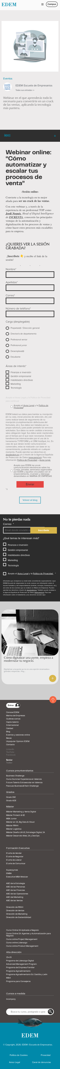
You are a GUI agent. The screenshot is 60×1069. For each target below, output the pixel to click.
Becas (9, 738)
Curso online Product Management (22, 946)
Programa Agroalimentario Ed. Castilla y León (26, 975)
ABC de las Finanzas (15, 890)
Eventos (7, 78)
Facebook (11, 755)
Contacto (10, 745)
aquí (43, 595)
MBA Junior (11, 819)
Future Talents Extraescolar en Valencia (24, 783)
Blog (8, 732)
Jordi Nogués (13, 213)
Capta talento (12, 722)
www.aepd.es (35, 457)
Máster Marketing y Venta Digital (21, 812)
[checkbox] (30, 342)
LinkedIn (10, 749)
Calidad (9, 728)
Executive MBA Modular (17, 877)
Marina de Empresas (15, 716)
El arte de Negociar (14, 857)
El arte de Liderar (14, 860)
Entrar (11, 705)
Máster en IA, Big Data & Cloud (20, 822)
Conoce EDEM (12, 712)
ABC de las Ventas (14, 901)
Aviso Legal (28, 405)
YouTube (10, 752)
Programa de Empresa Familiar (20, 968)
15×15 (9, 957)
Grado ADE (11, 801)
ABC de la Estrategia (15, 884)
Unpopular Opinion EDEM (17, 741)
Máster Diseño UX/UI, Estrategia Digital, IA (25, 832)
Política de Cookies (19, 1055)
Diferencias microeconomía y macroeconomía (23, 659)
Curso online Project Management (21, 939)
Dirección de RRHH (14, 907)
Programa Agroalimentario (18, 971)
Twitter (9, 762)
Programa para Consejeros (18, 981)
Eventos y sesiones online (18, 735)
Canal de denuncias (41, 1062)
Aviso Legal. (45, 460)
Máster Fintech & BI (15, 815)
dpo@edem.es (12, 454)
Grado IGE (11, 797)
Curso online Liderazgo (16, 943)
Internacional (12, 725)
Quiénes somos (13, 719)
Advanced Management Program (21, 964)
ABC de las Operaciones (17, 894)
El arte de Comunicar (15, 864)
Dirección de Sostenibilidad (18, 917)
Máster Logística (13, 829)
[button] (42, 4)
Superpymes (12, 870)
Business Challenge (15, 776)
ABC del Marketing (14, 897)
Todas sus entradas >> (25, 90)
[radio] (30, 328)
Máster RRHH (12, 826)
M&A (8, 978)
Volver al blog (30, 500)
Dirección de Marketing (16, 914)
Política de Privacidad (27, 460)
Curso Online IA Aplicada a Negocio (22, 930)
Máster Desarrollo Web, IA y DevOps (23, 836)
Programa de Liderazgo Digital (20, 961)
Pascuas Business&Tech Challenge (22, 786)
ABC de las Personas (15, 887)
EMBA (9, 873)
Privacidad (45, 1055)
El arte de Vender (14, 853)
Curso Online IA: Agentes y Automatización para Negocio (28, 935)
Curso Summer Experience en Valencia (24, 779)
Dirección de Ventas (15, 911)
